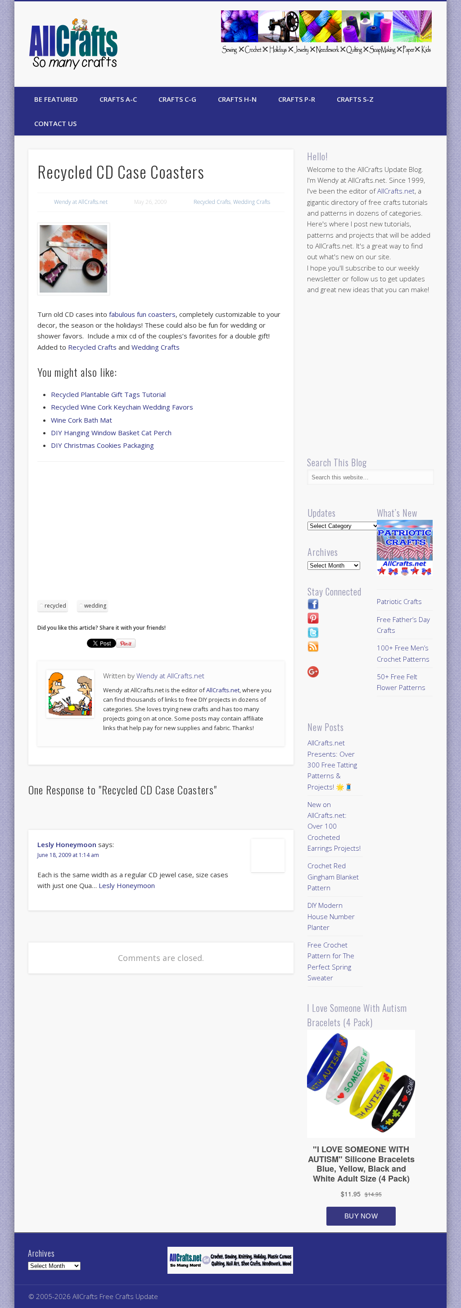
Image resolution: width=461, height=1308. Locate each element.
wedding (95, 605)
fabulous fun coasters (142, 314)
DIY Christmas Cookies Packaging (102, 445)
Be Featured (56, 99)
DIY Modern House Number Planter (331, 916)
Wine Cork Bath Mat (81, 419)
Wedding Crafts (251, 202)
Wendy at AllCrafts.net (81, 202)
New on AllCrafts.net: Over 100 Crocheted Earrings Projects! (334, 826)
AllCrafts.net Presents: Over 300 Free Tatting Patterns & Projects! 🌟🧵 (332, 764)
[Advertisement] (160, 534)
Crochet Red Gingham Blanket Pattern (333, 876)
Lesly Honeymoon (66, 844)
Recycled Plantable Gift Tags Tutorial (108, 394)
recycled (55, 605)
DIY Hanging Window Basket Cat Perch (111, 432)
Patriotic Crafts (399, 601)
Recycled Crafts (212, 202)
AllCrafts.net (223, 690)
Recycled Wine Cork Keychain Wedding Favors (122, 406)
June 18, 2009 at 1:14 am (68, 855)
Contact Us (55, 123)
